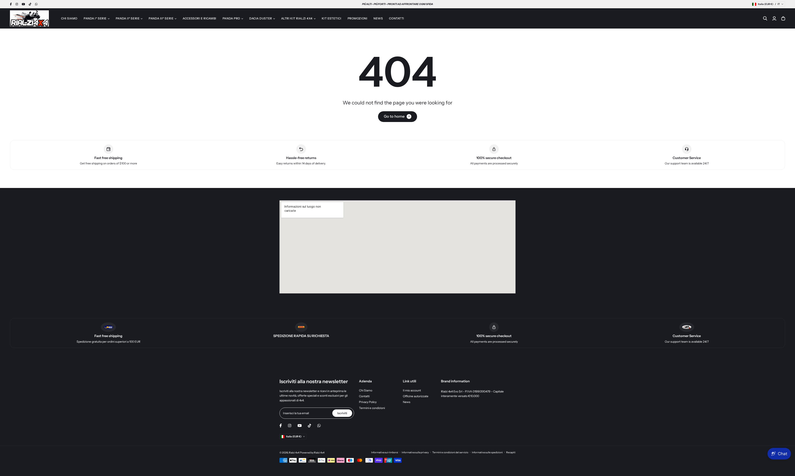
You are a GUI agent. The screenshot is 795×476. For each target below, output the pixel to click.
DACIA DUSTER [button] (260, 18)
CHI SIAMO (69, 18)
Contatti (364, 396)
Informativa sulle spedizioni (487, 452)
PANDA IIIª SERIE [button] (161, 18)
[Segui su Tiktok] (30, 4)
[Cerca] (765, 18)
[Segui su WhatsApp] (36, 4)
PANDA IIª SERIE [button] (128, 18)
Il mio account (412, 390)
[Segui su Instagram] (17, 4)
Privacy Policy (368, 402)
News (406, 402)
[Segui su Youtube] (23, 4)
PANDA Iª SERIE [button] (95, 18)
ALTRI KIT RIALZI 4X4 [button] (297, 18)
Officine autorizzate (415, 396)
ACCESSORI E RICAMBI (199, 18)
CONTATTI (396, 18)
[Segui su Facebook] (11, 4)
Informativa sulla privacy (415, 452)
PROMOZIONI (357, 18)
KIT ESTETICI (331, 18)
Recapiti (511, 452)
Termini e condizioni (372, 408)
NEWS (378, 18)
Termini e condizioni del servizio (450, 452)
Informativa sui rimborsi (384, 452)
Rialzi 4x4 (294, 452)
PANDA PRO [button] (231, 18)
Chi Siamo (365, 390)
